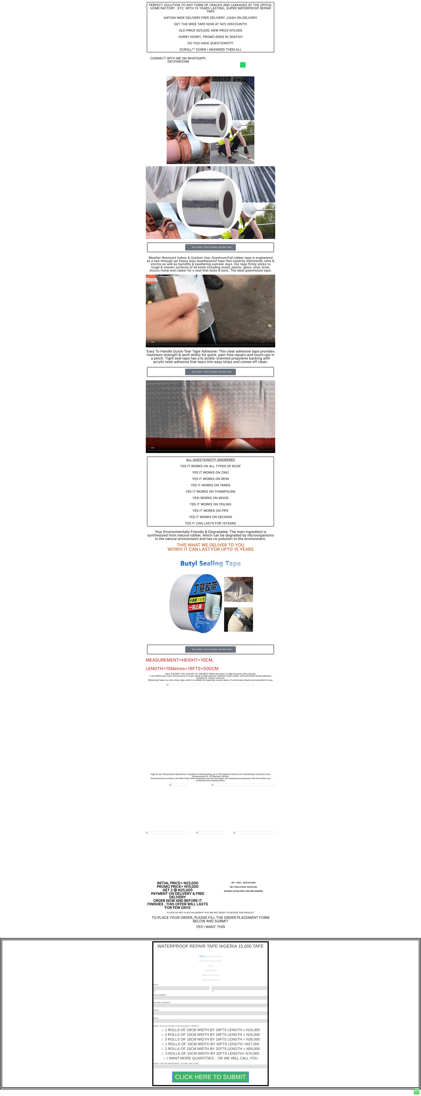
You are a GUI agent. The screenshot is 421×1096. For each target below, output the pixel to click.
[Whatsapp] (243, 65)
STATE (156, 1010)
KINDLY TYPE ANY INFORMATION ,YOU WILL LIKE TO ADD (176, 1063)
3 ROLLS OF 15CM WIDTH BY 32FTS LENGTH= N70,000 (211, 1053)
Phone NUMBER (160, 995)
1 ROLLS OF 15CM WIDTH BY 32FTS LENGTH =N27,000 (211, 1044)
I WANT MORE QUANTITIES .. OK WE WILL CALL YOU (212, 1058)
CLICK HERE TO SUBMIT (210, 1077)
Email (156, 1018)
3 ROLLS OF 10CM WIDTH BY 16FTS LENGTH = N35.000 (212, 1039)
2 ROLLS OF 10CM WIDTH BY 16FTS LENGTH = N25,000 (212, 1035)
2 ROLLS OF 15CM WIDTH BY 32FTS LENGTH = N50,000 (212, 1049)
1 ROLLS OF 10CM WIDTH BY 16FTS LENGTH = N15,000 (212, 1030)
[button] (210, 202)
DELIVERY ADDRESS (162, 1003)
